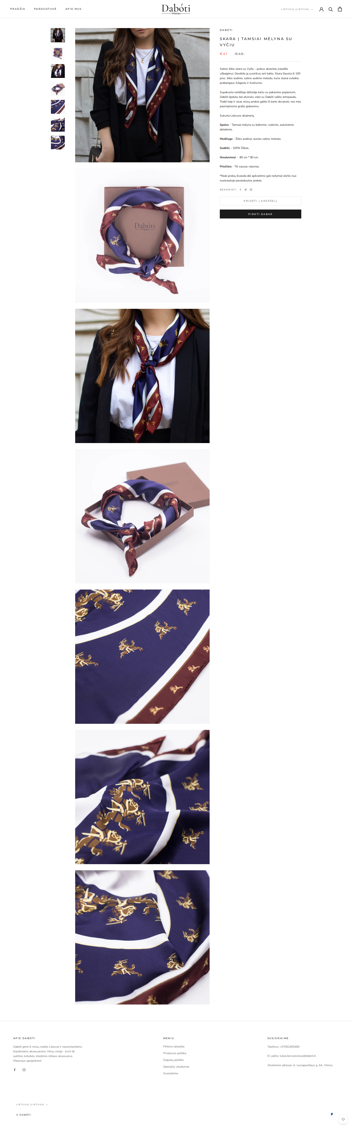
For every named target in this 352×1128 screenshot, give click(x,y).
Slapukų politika (173, 1060)
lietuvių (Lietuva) (295, 9)
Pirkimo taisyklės (174, 1046)
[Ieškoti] (331, 9)
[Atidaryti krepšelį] (340, 9)
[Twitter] (245, 189)
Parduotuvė (45, 8)
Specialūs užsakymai (176, 1067)
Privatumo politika (174, 1053)
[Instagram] (24, 1069)
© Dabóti (23, 1114)
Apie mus (73, 8)
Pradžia (17, 8)
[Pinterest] (251, 189)
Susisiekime (170, 1073)
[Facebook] (240, 189)
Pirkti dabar (260, 214)
